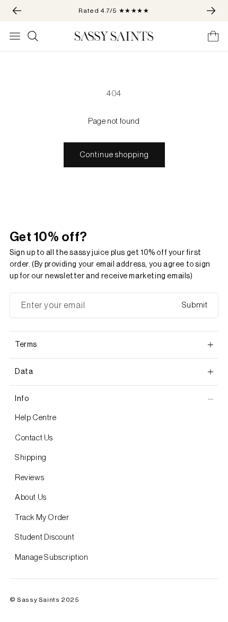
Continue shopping (114, 155)
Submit (195, 305)
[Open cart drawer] (213, 36)
